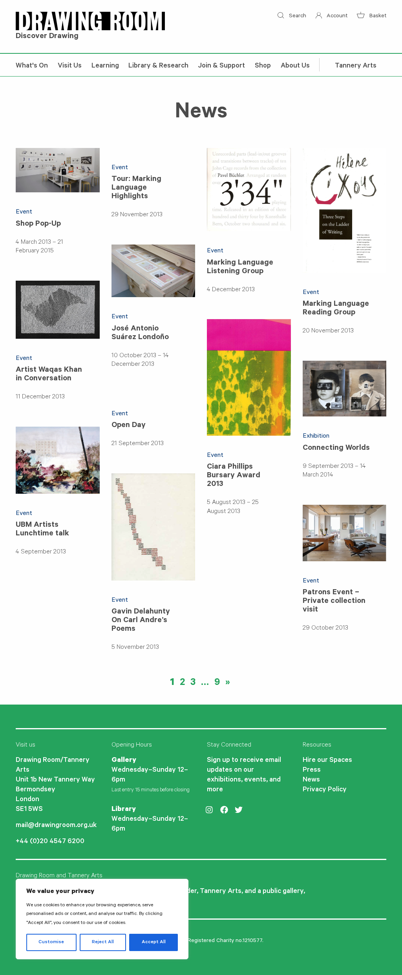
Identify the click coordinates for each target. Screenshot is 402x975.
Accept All (154, 942)
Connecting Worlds (336, 448)
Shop (263, 66)
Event (24, 212)
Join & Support (221, 66)
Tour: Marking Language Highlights (136, 188)
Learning (105, 66)
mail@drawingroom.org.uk (56, 826)
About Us (295, 66)
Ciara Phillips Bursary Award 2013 (233, 476)
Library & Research (158, 66)
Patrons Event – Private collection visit (334, 602)
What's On (32, 66)
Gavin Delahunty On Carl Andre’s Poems (140, 621)
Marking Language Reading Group (336, 309)
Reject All (103, 942)
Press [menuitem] (312, 770)
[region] (102, 919)
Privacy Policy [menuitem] (325, 790)
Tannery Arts (355, 66)
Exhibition (316, 436)
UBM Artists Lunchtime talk (42, 530)
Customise (51, 942)
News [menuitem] (311, 780)
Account (336, 16)
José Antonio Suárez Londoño (140, 333)
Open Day (128, 426)
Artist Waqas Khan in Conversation (49, 374)
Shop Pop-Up (38, 224)
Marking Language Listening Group (240, 267)
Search (296, 16)
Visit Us (70, 66)
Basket (377, 16)
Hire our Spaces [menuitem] (327, 761)
